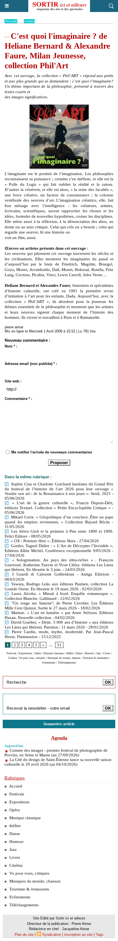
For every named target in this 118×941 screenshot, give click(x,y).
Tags (99, 935)
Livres (29, 21)
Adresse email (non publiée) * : (31, 364)
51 (59, 645)
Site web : (13, 381)
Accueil (11, 21)
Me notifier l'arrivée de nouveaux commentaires (51, 452)
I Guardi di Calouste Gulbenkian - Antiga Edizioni (59, 574)
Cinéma (12, 657)
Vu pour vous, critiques (32, 657)
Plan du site (24, 935)
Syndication (51, 935)
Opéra (38, 653)
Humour (89, 653)
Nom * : (11, 346)
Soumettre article (59, 724)
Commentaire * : (18, 399)
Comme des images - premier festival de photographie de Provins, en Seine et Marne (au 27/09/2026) (56, 752)
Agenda (59, 738)
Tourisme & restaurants (95, 657)
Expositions (25, 653)
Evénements (48, 662)
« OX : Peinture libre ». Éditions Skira (42, 541)
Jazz (98, 653)
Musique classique (53, 653)
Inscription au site (78, 935)
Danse (79, 653)
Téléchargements (67, 662)
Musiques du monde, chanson (63, 657)
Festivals (11, 653)
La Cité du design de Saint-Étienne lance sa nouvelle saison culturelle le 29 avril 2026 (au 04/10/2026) (57, 761)
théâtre (69, 653)
